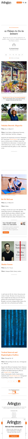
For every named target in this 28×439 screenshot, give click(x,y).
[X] (13, 55)
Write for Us (14, 417)
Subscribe (14, 415)
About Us (14, 412)
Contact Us (14, 414)
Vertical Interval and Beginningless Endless (10, 353)
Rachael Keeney (14, 48)
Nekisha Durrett (13, 139)
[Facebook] (10, 55)
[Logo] (6, 2)
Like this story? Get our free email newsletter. (14, 97)
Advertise (14, 416)
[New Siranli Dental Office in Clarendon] (23, 223)
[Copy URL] (22, 55)
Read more (6, 232)
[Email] (19, 55)
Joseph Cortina (7, 372)
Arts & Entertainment (13, 27)
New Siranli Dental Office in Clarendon (10, 223)
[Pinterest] (16, 55)
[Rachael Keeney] (14, 45)
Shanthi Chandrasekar (15, 376)
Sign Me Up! (14, 436)
